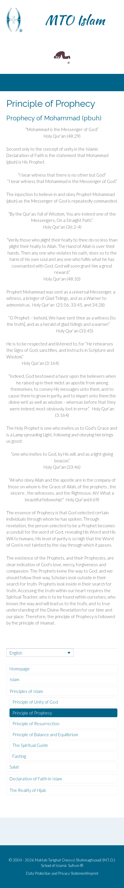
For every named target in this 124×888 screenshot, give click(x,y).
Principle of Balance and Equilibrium (45, 734)
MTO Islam (75, 19)
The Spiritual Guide (30, 745)
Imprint (92, 873)
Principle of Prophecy (32, 712)
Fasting (19, 756)
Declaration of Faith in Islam (36, 778)
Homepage (20, 668)
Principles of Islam (26, 691)
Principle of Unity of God (35, 701)
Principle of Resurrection (35, 723)
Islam (14, 679)
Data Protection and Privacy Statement (56, 873)
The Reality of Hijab (28, 790)
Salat (14, 766)
